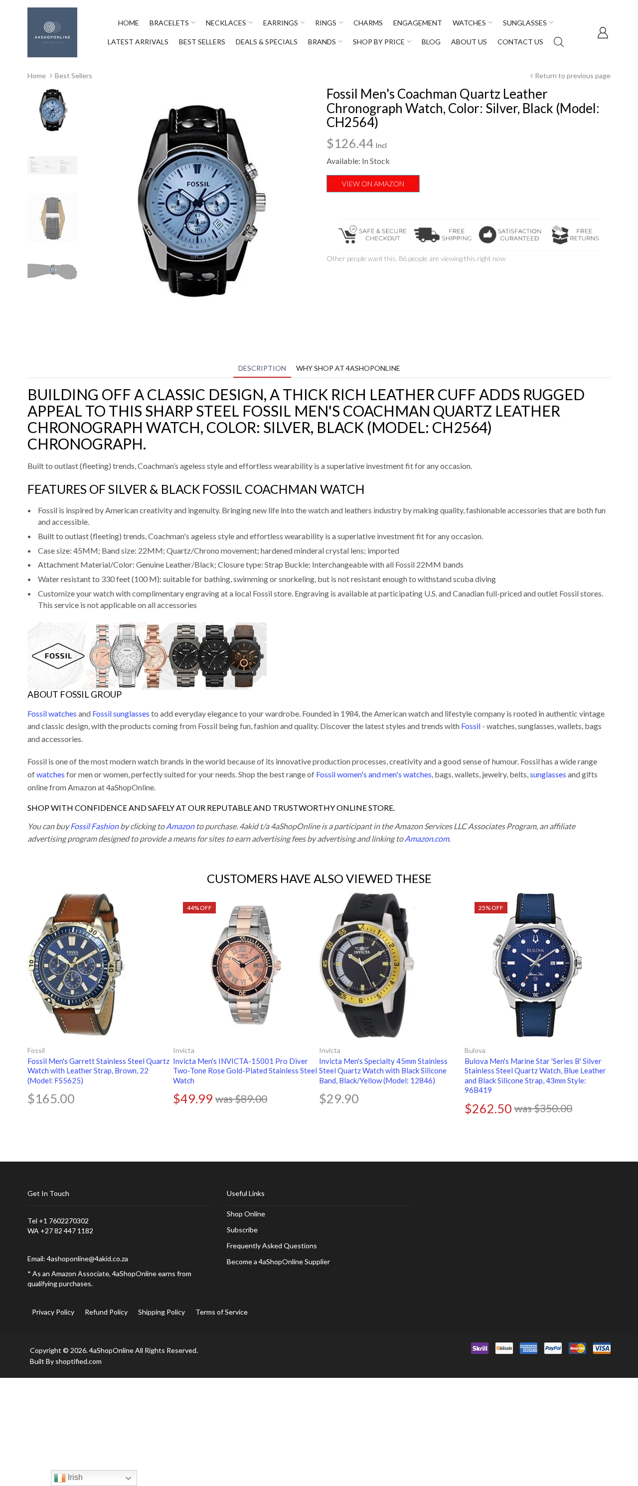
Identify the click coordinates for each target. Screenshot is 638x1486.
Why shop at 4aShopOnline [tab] (348, 368)
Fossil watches (52, 713)
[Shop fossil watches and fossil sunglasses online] (147, 654)
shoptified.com (78, 1361)
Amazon (180, 826)
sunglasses (548, 774)
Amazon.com (427, 838)
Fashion (104, 826)
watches (50, 774)
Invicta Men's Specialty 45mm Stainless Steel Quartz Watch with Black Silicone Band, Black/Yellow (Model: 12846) (383, 1070)
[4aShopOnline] (52, 31)
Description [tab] (262, 368)
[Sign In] (603, 32)
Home (36, 75)
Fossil (470, 726)
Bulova (475, 1050)
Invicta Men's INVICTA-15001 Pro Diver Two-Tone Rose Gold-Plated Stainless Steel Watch (245, 1070)
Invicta (183, 1050)
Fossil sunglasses (121, 713)
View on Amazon (373, 183)
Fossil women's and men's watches (374, 774)
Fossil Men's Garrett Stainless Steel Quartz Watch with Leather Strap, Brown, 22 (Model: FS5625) (98, 1070)
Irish (74, 1477)
